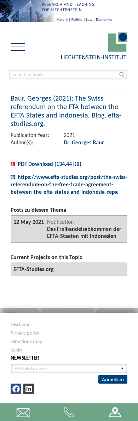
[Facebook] (16, 389)
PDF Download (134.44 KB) (49, 164)
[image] (94, 45)
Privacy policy (25, 333)
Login (16, 350)
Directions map (26, 341)
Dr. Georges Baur (84, 142)
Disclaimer (21, 324)
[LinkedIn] (28, 389)
